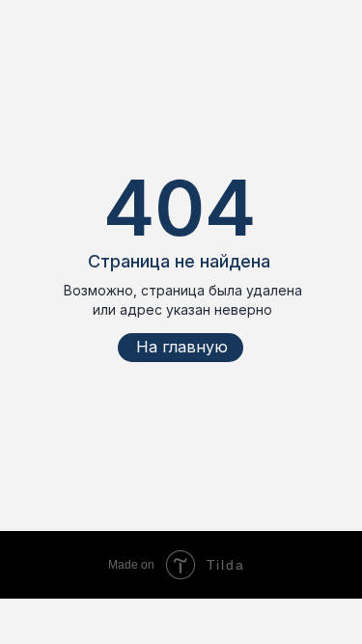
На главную (182, 346)
